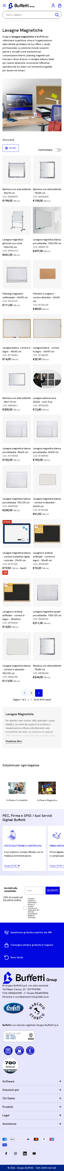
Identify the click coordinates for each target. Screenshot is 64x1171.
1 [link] (24, 693)
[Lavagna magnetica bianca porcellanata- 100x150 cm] (47, 220)
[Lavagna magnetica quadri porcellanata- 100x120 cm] (47, 592)
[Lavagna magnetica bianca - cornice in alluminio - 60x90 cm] (47, 479)
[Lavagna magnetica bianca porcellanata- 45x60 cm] (16, 429)
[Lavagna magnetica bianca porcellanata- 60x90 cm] (47, 429)
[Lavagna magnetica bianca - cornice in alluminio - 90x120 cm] (16, 646)
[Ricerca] (57, 15)
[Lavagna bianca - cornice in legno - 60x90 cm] (47, 328)
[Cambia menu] (4, 5)
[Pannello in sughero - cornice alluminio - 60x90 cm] (47, 274)
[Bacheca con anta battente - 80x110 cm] (16, 378)
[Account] (53, 5)
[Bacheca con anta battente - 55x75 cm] (16, 170)
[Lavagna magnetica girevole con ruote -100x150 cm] (16, 220)
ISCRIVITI (52, 890)
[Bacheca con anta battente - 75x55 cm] (47, 170)
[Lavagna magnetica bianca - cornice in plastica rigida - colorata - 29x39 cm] (16, 533)
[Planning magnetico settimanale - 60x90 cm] (16, 274)
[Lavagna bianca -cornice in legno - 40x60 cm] (16, 328)
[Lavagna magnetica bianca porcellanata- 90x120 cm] (16, 479)
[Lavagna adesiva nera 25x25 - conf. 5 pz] (47, 378)
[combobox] (32, 15)
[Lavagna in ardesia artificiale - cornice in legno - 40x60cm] (16, 592)
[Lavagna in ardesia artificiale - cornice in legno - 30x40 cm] (47, 533)
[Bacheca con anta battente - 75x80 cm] (47, 646)
